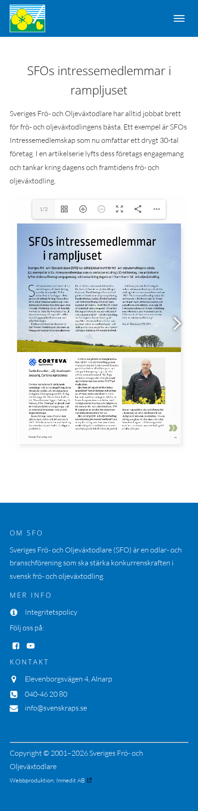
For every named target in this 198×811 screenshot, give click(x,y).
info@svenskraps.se (56, 707)
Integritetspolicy (51, 612)
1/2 (44, 209)
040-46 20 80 (46, 694)
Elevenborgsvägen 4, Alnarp (68, 678)
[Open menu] (179, 18)
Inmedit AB (70, 780)
